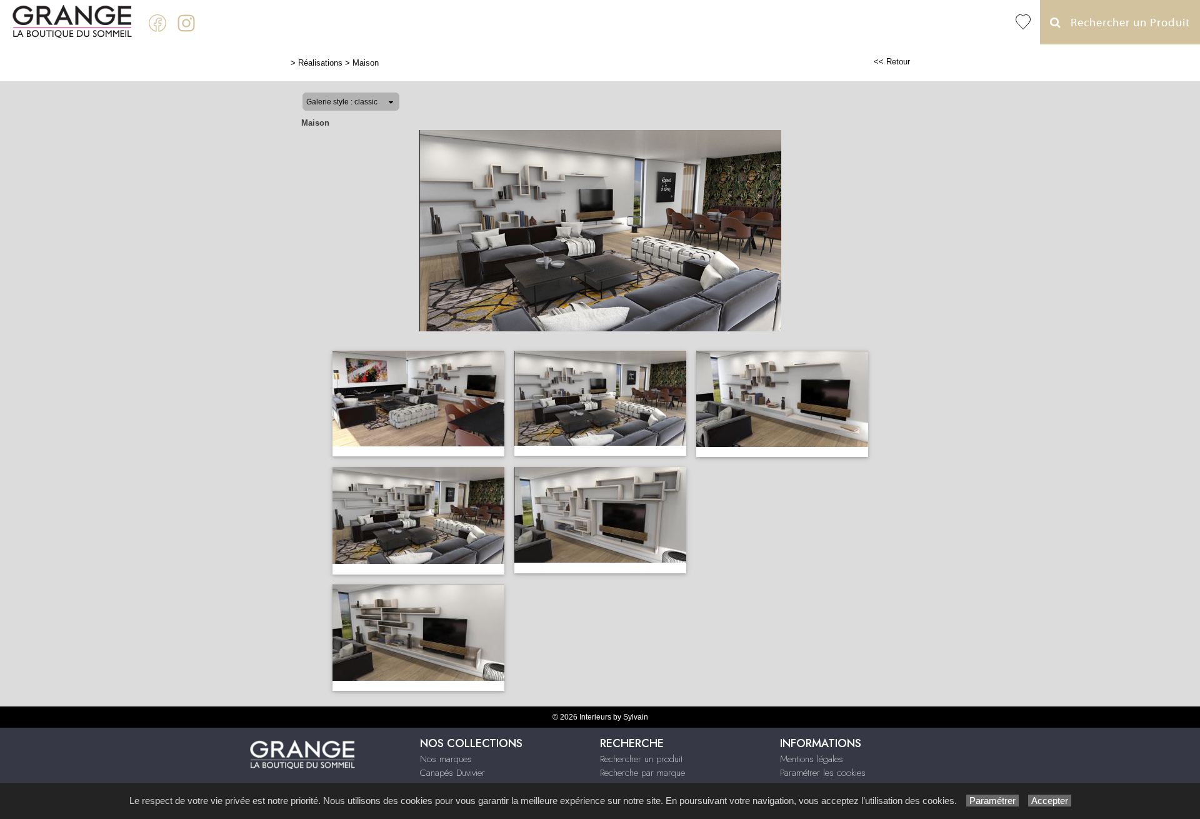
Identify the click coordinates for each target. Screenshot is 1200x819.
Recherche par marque (642, 773)
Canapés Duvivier (452, 773)
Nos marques (446, 759)
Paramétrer (992, 800)
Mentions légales (811, 759)
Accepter (1050, 800)
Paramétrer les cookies (823, 773)
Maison (365, 63)
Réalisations (320, 63)
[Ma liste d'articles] (1023, 22)
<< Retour (892, 61)
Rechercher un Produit (1125, 22)
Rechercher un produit (641, 759)
